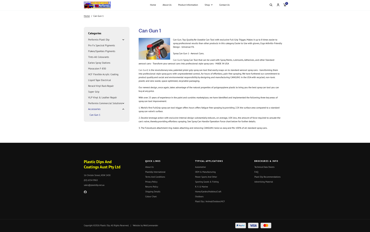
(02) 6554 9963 (91, 180)
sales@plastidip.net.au (94, 185)
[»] (88, 15)
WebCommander (150, 225)
